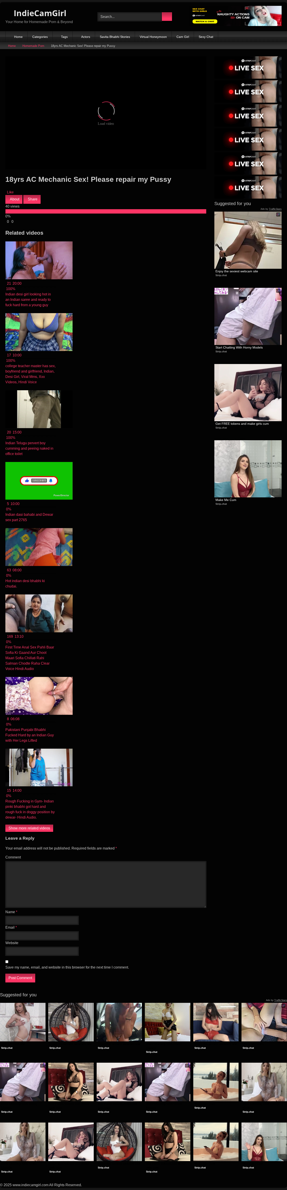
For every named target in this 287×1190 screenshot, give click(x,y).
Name (11, 912)
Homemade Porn (33, 46)
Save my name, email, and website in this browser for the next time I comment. (67, 967)
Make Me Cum (225, 500)
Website (11, 943)
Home (18, 37)
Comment (13, 857)
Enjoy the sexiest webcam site (236, 271)
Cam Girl (182, 37)
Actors (85, 37)
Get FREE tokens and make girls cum (242, 423)
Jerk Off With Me (13, 1044)
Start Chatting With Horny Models (239, 347)
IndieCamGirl (39, 13)
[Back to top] (273, 1176)
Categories (40, 37)
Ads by (271, 209)
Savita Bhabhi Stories (115, 37)
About (14, 199)
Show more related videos (29, 828)
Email (11, 927)
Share (32, 199)
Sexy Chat (206, 37)
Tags (64, 37)
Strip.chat (221, 275)
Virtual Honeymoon (153, 37)
